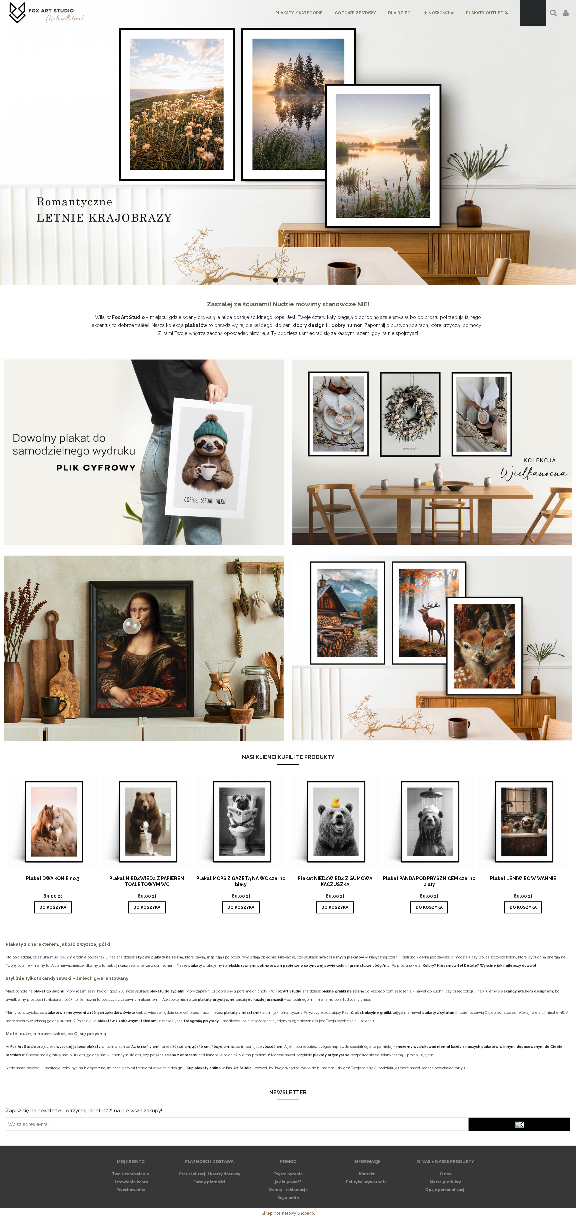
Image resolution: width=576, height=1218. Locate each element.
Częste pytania (288, 1174)
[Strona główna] (46, 13)
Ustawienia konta (130, 1182)
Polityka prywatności (367, 1182)
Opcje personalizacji (445, 1189)
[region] (288, 142)
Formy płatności (209, 1182)
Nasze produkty (445, 1182)
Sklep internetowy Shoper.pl (288, 1213)
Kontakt (367, 1174)
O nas (445, 1174)
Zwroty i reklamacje (288, 1189)
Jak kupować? (288, 1182)
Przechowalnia (130, 1189)
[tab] (275, 280)
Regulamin (288, 1197)
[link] (288, 142)
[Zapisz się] (519, 1124)
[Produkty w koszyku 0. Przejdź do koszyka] (533, 13)
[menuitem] (299, 13)
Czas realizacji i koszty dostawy (209, 1174)
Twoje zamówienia (130, 1174)
